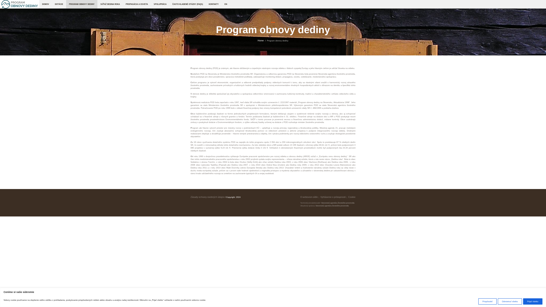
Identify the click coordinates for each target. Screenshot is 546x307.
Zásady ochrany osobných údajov (208, 197)
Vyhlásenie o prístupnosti (333, 197)
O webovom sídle (309, 197)
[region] (273, 297)
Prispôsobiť (487, 301)
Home (261, 40)
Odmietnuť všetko (510, 301)
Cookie (351, 197)
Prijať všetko (532, 301)
